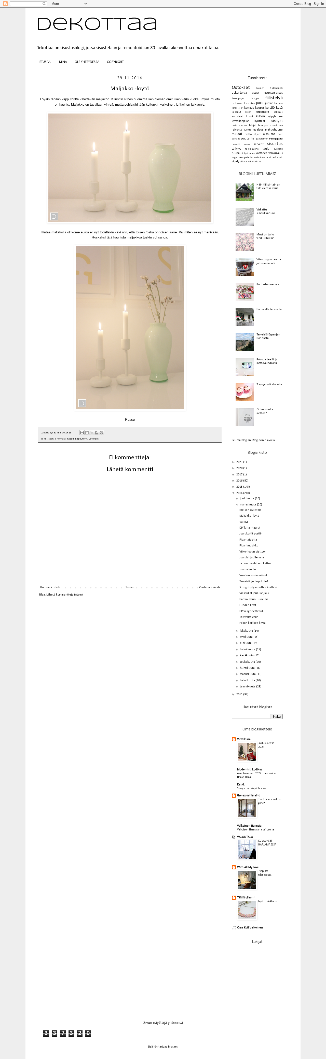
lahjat (252, 125)
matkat (237, 134)
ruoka (247, 144)
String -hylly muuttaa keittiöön (259, 587)
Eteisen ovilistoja (250, 510)
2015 (239, 486)
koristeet (237, 116)
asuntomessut (273, 92)
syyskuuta (246, 637)
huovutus (249, 103)
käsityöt (277, 121)
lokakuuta (247, 630)
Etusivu (129, 587)
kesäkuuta (247, 655)
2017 (239, 474)
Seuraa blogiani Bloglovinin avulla (253, 440)
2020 (239, 468)
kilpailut (236, 112)
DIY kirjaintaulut (249, 527)
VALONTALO (245, 837)
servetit (259, 144)
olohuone (269, 134)
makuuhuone (274, 129)
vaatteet (261, 153)
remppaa (276, 138)
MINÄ (63, 62)
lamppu (263, 125)
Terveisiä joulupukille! (253, 581)
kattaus (249, 107)
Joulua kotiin (247, 569)
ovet (280, 134)
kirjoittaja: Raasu (64, 438)
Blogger (173, 1046)
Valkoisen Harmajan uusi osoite (255, 829)
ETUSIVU (45, 62)
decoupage (237, 98)
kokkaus (278, 112)
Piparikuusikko (248, 545)
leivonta (237, 129)
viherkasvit (276, 157)
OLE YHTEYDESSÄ (87, 62)
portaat (236, 138)
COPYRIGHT (115, 62)
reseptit (236, 144)
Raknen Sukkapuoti (269, 88)
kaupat (259, 107)
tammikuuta (248, 686)
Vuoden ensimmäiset (253, 575)
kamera (278, 103)
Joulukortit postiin (251, 533)
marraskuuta (248, 504)
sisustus (275, 144)
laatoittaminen (240, 125)
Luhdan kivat (247, 605)
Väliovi (243, 522)
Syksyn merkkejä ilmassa (251, 788)
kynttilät (259, 121)
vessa (265, 157)
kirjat (248, 112)
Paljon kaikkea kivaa (252, 623)
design (254, 98)
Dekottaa (97, 25)
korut (249, 116)
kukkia (260, 116)
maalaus (258, 129)
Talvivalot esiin (249, 617)
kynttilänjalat (240, 121)
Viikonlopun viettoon (252, 551)
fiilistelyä (274, 98)
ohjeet (257, 134)
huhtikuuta (247, 668)
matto (248, 134)
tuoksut (278, 149)
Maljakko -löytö (249, 515)
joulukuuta (247, 498)
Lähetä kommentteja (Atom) (64, 594)
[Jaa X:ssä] (91, 432)
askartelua (239, 93)
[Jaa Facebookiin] (96, 432)
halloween (237, 103)
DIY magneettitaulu (252, 611)
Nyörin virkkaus (267, 901)
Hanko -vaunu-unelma (253, 599)
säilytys (236, 148)
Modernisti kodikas (249, 769)
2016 (239, 480)
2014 (239, 493)
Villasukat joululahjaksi (254, 593)
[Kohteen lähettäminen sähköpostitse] (82, 432)
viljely (235, 161)
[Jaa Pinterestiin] (101, 432)
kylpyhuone (275, 116)
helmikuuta (248, 680)
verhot (257, 157)
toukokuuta (248, 661)
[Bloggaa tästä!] (86, 432)
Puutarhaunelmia (267, 284)
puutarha (247, 138)
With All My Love (248, 867)
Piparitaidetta (248, 539)
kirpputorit (81, 438)
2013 (239, 694)
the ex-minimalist (248, 795)
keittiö (270, 108)
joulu (259, 103)
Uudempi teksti (50, 587)
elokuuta (246, 643)
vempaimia (246, 157)
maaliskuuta (248, 674)
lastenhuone (276, 125)
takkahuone (252, 149)
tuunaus (237, 153)
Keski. (241, 784)
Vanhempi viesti (209, 587)
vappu (235, 158)
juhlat (269, 103)
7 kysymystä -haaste (269, 384)
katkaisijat (237, 108)
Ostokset (94, 438)
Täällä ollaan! (245, 897)
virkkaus (256, 161)
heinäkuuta (248, 649)
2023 (239, 462)
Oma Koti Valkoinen (250, 927)
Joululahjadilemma (251, 557)
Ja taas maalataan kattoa (255, 563)
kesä (279, 108)
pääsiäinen (262, 138)
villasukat (245, 161)
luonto (247, 130)
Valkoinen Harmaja (249, 825)
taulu (266, 148)
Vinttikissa (244, 739)
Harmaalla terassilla (269, 309)
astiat (255, 92)
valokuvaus (275, 153)
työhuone (249, 153)
